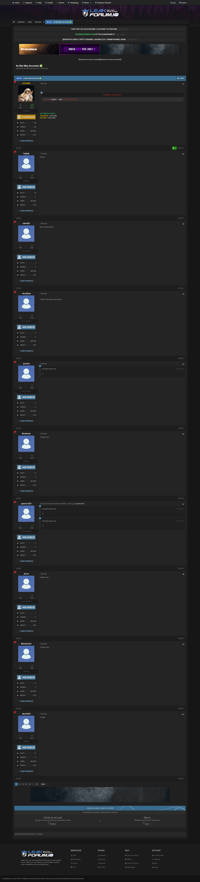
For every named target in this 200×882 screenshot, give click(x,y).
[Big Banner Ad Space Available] (89, 59)
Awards (102, 863)
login (60, 99)
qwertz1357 (26, 504)
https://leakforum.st (105, 34)
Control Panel (158, 855)
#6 (183, 434)
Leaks (30, 22)
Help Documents (133, 855)
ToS (73, 867)
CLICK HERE (53, 116)
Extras (86, 2)
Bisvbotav (26, 433)
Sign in (147, 824)
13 (37, 784)
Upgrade (157, 859)
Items (156, 867)
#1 (183, 84)
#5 (183, 364)
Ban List (102, 859)
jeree (26, 574)
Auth (155, 863)
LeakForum (21, 22)
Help (39, 2)
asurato (26, 364)
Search (61, 2)
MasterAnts (26, 644)
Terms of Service (133, 863)
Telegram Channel (104, 2)
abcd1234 (26, 714)
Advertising (131, 867)
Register (183, 2)
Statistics (103, 855)
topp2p (26, 153)
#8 (183, 574)
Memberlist (76, 859)
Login (174, 2)
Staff (74, 855)
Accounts (38, 22)
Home (16, 2)
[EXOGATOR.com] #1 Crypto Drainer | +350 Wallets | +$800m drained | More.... (95, 39)
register (54, 99)
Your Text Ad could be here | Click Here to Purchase (94, 29)
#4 (183, 294)
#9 (183, 644)
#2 (183, 154)
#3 (183, 224)
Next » (43, 784)
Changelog (74, 2)
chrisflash (26, 293)
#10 (183, 714)
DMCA (129, 859)
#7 (183, 504)
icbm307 (26, 223)
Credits (50, 2)
